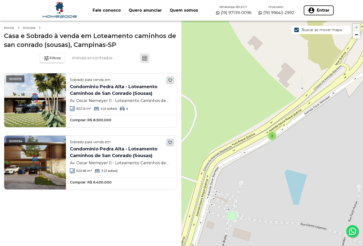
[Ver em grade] (145, 58)
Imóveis (29, 28)
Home (9, 28)
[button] (272, 136)
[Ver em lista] (156, 58)
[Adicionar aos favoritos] (170, 80)
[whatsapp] (352, 231)
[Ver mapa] (168, 58)
